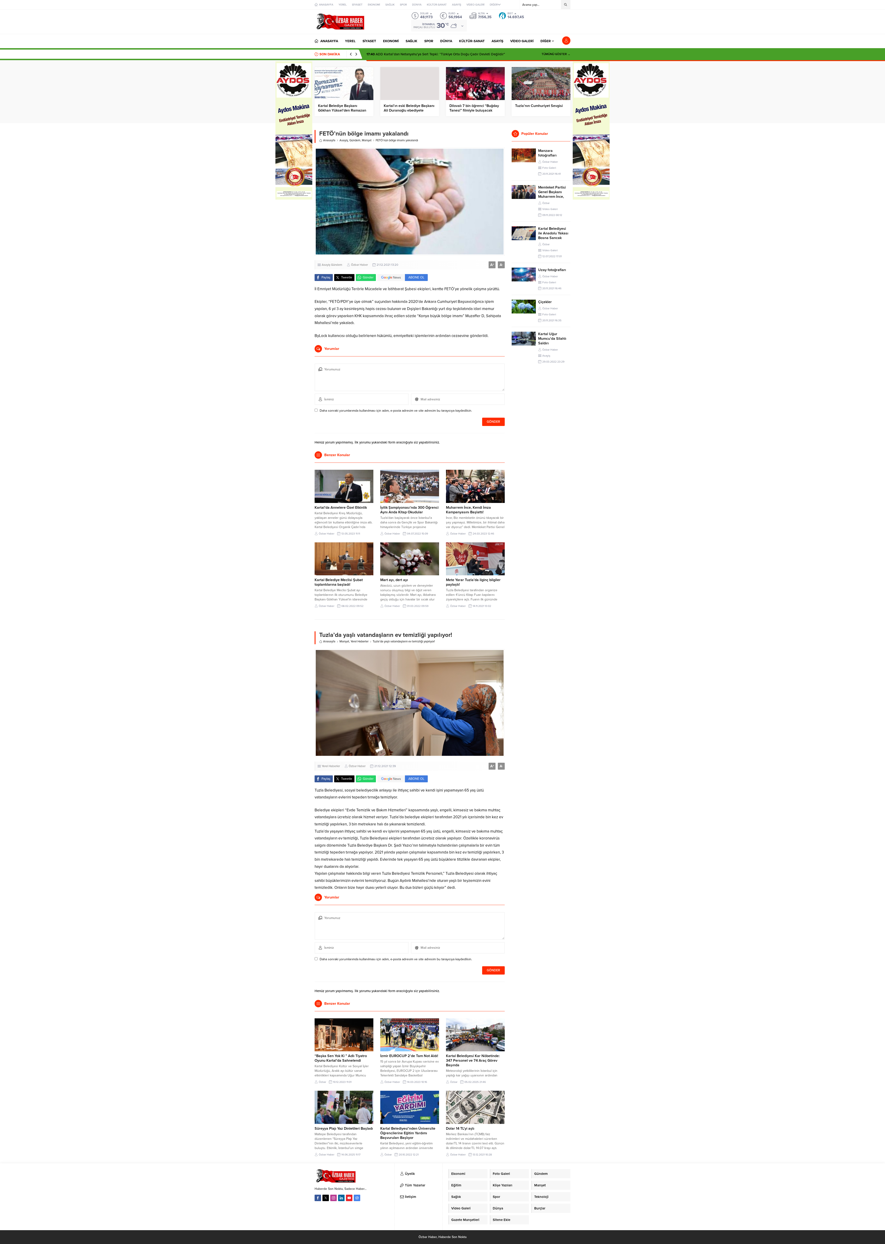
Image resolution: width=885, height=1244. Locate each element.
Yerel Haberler (360, 641)
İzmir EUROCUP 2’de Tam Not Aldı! (409, 1056)
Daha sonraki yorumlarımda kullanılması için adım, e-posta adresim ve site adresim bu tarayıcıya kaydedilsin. (396, 411)
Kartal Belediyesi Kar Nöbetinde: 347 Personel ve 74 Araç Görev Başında (473, 1060)
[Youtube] (349, 1198)
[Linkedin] (341, 1198)
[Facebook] (318, 1198)
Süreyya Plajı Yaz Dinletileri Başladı (344, 1128)
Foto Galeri (549, 167)
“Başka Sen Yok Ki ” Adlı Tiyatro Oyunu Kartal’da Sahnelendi (341, 1058)
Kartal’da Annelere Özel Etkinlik (341, 507)
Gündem (354, 140)
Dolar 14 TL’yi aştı (460, 1128)
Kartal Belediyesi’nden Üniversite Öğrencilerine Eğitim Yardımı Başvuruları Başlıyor (407, 1133)
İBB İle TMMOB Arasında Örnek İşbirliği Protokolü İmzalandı (417, 54)
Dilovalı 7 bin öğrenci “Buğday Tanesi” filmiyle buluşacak (474, 108)
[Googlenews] (357, 1198)
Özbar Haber (359, 265)
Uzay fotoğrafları (552, 270)
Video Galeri (550, 209)
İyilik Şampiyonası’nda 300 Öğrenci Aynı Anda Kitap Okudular (409, 509)
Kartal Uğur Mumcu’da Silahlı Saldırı (552, 339)
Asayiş (343, 140)
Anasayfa (329, 140)
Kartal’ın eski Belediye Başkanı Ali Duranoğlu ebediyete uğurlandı (409, 110)
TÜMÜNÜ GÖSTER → (556, 54)
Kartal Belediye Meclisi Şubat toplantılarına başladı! (339, 582)
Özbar (322, 1082)
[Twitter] (325, 1198)
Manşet (367, 140)
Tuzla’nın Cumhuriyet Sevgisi (539, 105)
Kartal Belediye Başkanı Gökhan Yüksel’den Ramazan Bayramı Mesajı (342, 110)
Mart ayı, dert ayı (394, 580)
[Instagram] (333, 1198)
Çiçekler (545, 302)
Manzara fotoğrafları (547, 153)
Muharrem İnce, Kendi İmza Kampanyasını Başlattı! (468, 509)
